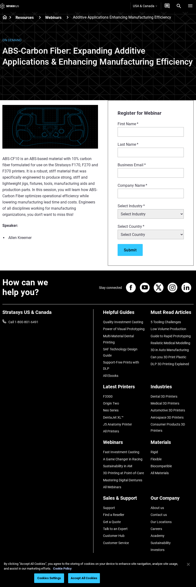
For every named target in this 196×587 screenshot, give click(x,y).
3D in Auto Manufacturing (170, 350)
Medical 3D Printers (165, 403)
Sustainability (161, 543)
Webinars (53, 17)
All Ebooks (110, 376)
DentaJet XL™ (113, 417)
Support (109, 508)
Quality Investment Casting (123, 322)
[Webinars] (67, 17)
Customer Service (116, 543)
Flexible (156, 459)
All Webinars (112, 487)
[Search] (179, 6)
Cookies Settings (49, 578)
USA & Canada (143, 6)
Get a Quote (112, 522)
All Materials (160, 473)
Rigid (154, 452)
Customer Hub (114, 536)
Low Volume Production (168, 329)
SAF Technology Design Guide (120, 352)
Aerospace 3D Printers (167, 417)
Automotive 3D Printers (168, 410)
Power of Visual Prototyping (124, 329)
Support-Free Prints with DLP (121, 365)
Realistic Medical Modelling (170, 343)
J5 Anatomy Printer (117, 424)
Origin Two (111, 403)
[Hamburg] (190, 6)
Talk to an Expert (115, 529)
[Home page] (3, 18)
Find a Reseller (113, 515)
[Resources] (40, 17)
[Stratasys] (9, 6)
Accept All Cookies (84, 578)
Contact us (159, 515)
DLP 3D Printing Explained (170, 364)
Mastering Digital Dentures (122, 480)
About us (157, 508)
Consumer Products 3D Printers (168, 427)
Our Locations (161, 522)
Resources (25, 17)
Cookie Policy (62, 568)
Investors (157, 550)
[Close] (188, 564)
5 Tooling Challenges (166, 322)
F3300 (108, 396)
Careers (156, 529)
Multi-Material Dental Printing (118, 339)
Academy (157, 536)
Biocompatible (161, 466)
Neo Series (111, 410)
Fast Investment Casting (121, 452)
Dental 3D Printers (164, 396)
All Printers (111, 431)
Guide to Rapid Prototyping (171, 336)
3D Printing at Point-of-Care (123, 473)
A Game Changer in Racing (122, 459)
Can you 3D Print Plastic (168, 357)
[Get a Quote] (167, 6)
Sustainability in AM (117, 466)
